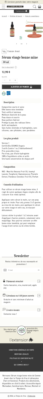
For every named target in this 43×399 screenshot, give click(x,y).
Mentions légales (21, 354)
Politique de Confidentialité (21, 358)
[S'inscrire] (36, 270)
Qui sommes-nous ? (21, 365)
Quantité (4, 77)
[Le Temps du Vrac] (15, 6)
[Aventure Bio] (21, 330)
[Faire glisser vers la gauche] (16, 43)
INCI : (4, 171)
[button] (3, 6)
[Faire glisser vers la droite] (26, 43)
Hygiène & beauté (16, 16)
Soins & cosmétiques (32, 16)
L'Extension (31, 396)
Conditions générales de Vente (21, 350)
